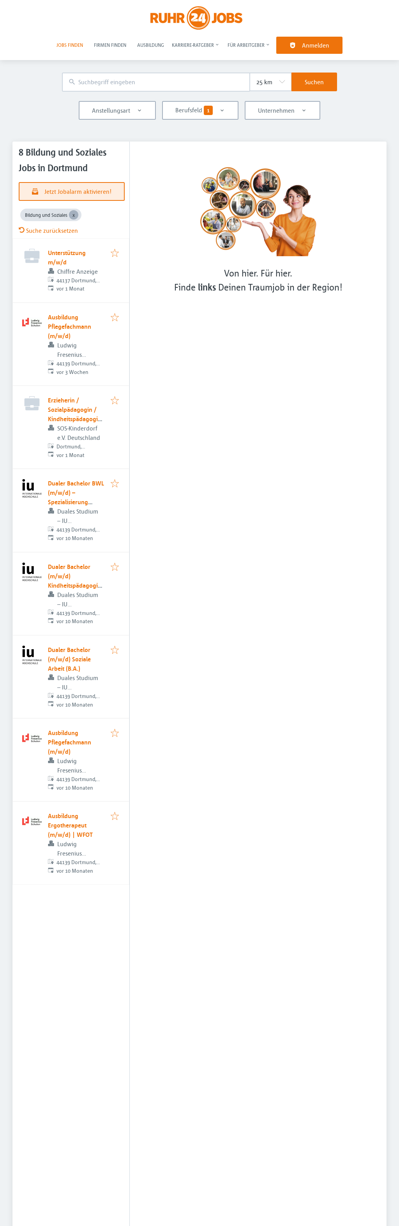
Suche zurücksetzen (52, 230)
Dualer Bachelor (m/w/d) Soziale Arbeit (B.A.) (69, 659)
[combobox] (156, 82)
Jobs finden (69, 45)
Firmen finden (110, 45)
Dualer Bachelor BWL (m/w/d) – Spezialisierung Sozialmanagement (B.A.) (76, 501)
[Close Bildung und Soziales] (73, 215)
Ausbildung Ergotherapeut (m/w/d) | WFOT (70, 825)
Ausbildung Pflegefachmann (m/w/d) (69, 326)
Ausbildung (150, 45)
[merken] (115, 253)
